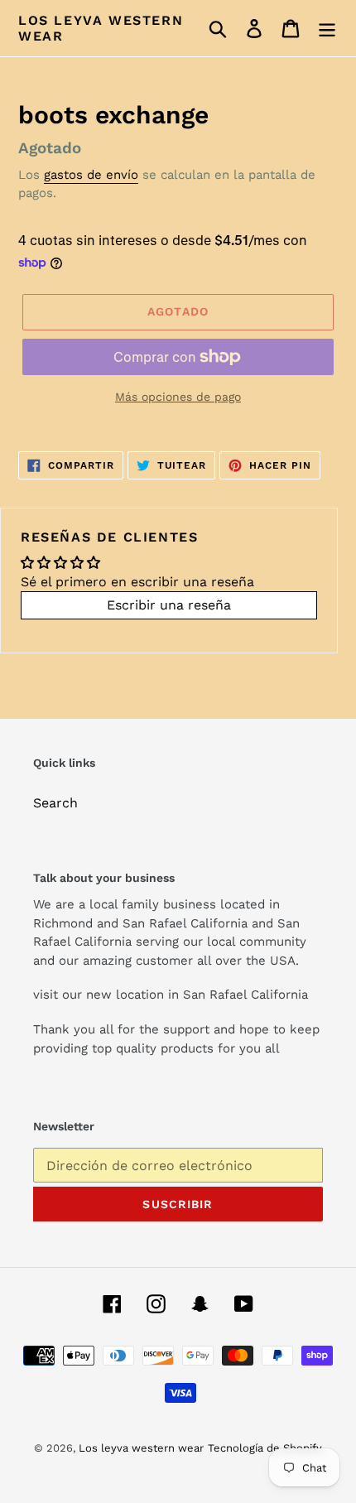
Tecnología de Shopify (265, 1448)
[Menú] (327, 28)
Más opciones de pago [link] (178, 396)
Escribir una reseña (169, 605)
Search (55, 803)
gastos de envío (91, 174)
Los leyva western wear (100, 28)
